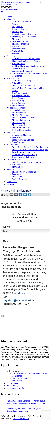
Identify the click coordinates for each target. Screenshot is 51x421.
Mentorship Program (21, 120)
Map (5, 231)
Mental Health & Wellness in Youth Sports (30, 149)
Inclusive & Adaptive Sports (24, 152)
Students (10, 169)
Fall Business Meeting (21, 95)
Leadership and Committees (24, 36)
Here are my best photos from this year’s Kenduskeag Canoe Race (24, 409)
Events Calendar (19, 98)
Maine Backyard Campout (23, 85)
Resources (11, 132)
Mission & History (20, 41)
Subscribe (16, 53)
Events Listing (18, 100)
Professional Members (16, 108)
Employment (17, 26)
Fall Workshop (18, 63)
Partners (15, 46)
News (6, 226)
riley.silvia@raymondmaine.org (20, 300)
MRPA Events (13, 78)
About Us (11, 19)
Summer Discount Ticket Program (26, 162)
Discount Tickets (14, 159)
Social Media (17, 51)
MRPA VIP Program (21, 127)
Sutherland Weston (21, 418)
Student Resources (20, 179)
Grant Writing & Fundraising (24, 154)
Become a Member (9, 9)
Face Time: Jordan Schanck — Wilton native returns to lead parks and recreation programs (26, 402)
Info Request (17, 31)
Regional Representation (22, 130)
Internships (16, 174)
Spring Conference (20, 378)
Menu (3, 12)
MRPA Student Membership (24, 172)
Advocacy (11, 184)
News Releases (18, 103)
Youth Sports (12, 145)
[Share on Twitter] (25, 194)
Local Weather (18, 105)
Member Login (18, 122)
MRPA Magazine (19, 125)
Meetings (16, 39)
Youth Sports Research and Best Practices (30, 147)
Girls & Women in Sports (23, 157)
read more (20, 293)
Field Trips (16, 137)
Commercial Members (21, 135)
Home (9, 17)
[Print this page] (11, 194)
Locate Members (19, 113)
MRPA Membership (20, 44)
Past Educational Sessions (23, 140)
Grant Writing (18, 142)
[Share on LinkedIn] (29, 194)
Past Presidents (18, 49)
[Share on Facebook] (20, 194)
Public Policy (12, 386)
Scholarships (12, 181)
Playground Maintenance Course (26, 61)
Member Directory (20, 115)
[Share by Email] (16, 194)
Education (11, 56)
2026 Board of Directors (22, 22)
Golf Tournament (19, 93)
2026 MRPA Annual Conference (26, 58)
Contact (15, 24)
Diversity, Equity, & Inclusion (25, 34)
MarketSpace (17, 167)
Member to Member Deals (23, 117)
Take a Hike (17, 83)
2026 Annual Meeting (21, 81)
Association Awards (20, 110)
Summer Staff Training (22, 71)
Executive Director (20, 29)
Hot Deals (16, 164)
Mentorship (17, 177)
